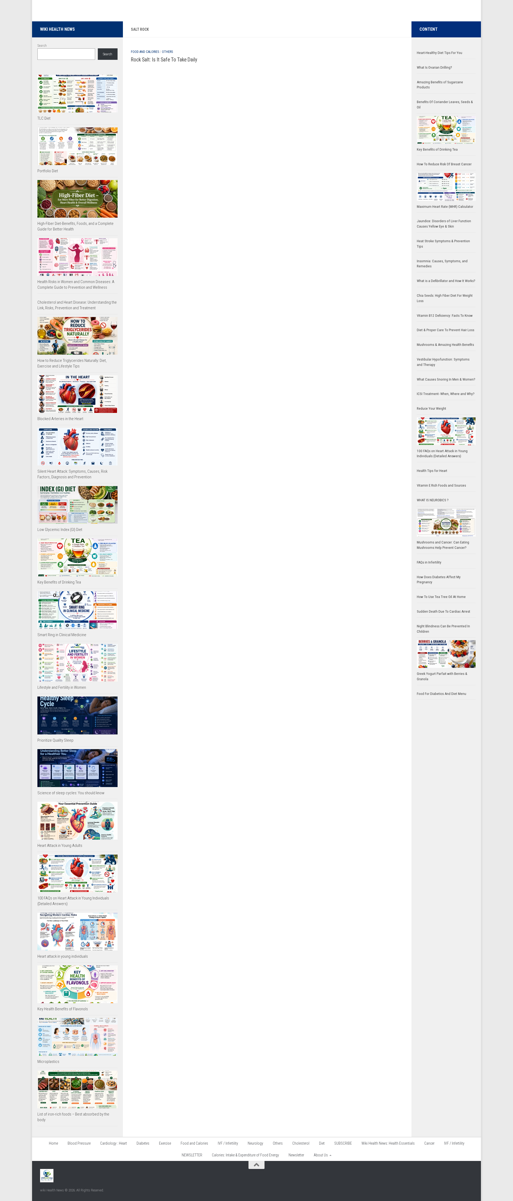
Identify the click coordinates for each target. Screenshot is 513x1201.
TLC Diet (43, 118)
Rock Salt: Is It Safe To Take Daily (164, 60)
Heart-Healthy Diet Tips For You (439, 53)
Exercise (165, 1143)
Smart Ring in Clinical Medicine (61, 634)
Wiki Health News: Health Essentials (388, 1143)
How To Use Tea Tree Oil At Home (441, 597)
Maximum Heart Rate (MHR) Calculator (445, 207)
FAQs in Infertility (429, 562)
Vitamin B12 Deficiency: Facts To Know (445, 316)
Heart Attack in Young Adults (59, 845)
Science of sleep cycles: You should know (70, 793)
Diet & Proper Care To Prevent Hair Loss (446, 330)
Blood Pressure (79, 1143)
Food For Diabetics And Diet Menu (441, 694)
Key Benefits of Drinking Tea (59, 582)
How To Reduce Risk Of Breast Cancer (444, 164)
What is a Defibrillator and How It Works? (446, 281)
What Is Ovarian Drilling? (434, 67)
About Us (321, 1155)
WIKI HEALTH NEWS (57, 29)
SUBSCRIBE (343, 1143)
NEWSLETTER (192, 1155)
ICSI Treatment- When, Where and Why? (446, 394)
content (428, 29)
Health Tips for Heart (432, 471)
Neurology (255, 1143)
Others (167, 52)
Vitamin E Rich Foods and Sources (441, 485)
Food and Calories (145, 52)
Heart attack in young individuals (62, 956)
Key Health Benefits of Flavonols (62, 1009)
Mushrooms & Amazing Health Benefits (445, 345)
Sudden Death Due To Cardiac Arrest (443, 611)
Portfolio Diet (47, 171)
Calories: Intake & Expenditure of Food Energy (245, 1155)
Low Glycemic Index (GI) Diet (59, 529)
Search (42, 46)
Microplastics (48, 1061)
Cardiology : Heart (113, 1143)
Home (53, 1143)
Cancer (429, 1143)
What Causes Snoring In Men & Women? (446, 379)
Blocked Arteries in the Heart (60, 418)
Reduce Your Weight (432, 408)
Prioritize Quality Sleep (55, 740)
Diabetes (143, 1143)
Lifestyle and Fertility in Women (61, 687)
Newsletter (296, 1155)
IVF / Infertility (228, 1143)
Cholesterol (300, 1143)
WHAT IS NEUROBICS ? (433, 500)
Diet (322, 1143)
